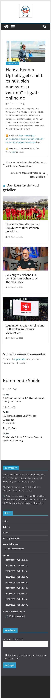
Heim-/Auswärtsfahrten (14, 611)
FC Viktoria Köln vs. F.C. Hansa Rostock (22, 437)
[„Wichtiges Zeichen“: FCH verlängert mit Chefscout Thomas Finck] (25, 248)
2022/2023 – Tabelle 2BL (17, 565)
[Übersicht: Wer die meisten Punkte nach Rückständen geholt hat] (25, 198)
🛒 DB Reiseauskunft (15, 616)
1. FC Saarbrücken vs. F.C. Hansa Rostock (23, 398)
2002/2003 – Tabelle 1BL (17, 599)
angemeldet (19, 359)
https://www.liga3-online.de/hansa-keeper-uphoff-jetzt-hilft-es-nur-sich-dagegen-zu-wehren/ (25, 139)
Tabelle (6, 527)
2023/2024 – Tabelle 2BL (17, 560)
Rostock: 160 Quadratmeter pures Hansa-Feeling (27, 174)
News (5, 532)
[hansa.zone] (6, 26)
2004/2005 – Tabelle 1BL (17, 588)
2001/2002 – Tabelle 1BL (17, 605)
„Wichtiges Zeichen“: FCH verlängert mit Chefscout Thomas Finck (21, 278)
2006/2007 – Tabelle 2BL (17, 577)
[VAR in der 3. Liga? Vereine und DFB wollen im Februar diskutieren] (25, 299)
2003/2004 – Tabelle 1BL (17, 593)
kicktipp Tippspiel (11, 538)
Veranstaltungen (10, 544)
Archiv (6, 555)
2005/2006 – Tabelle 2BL (17, 582)
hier (14, 152)
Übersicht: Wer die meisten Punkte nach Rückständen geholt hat (23, 228)
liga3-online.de (12, 63)
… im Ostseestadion (15, 548)
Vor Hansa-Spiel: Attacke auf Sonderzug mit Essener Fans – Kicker (26, 164)
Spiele (6, 521)
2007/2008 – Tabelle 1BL (17, 571)
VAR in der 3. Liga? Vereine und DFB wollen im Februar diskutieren (25, 329)
